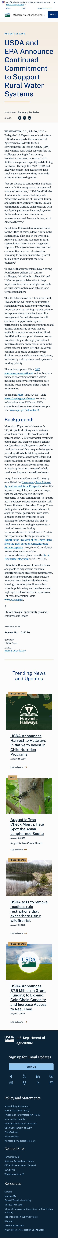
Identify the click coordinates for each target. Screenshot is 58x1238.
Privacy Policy (11, 1136)
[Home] (7, 16)
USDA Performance (14, 1225)
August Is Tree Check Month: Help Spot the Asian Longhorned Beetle (27, 826)
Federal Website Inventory (17, 1200)
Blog (23, 8)
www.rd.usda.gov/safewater (19, 398)
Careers (8, 1191)
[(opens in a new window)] (11, 1076)
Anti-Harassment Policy (16, 1110)
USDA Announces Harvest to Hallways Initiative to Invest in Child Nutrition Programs (28, 745)
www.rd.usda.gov (13, 599)
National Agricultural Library (19, 1161)
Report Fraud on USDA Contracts (21, 1216)
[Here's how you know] (29, 3)
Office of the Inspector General (20, 1165)
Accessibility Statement (16, 1106)
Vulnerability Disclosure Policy (19, 1140)
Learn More (16, 767)
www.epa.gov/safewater (23, 410)
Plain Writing (11, 1132)
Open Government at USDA (18, 1127)
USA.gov (8, 1169)
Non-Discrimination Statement (20, 1123)
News (8, 8)
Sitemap (8, 1221)
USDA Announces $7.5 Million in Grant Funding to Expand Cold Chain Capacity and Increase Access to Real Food (28, 997)
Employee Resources (44, 8)
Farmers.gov (10, 1156)
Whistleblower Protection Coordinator (24, 1229)
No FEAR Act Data (13, 1204)
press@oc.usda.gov (15, 650)
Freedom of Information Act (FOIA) (22, 1114)
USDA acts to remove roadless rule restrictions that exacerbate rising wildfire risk (29, 911)
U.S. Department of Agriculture (29, 14)
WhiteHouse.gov (12, 1174)
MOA (20, 394)
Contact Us (10, 1195)
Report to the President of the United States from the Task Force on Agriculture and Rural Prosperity (28, 543)
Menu (53, 15)
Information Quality (14, 1119)
